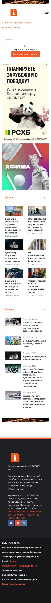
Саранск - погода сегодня (16, 22)
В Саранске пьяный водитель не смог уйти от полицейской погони (13, 286)
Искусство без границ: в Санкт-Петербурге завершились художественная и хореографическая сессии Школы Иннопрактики (34, 377)
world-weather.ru (11, 27)
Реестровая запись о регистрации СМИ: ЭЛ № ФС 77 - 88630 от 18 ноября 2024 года (24, 514)
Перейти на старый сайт (14, 584)
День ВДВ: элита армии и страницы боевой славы (34, 344)
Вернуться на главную (25, 54)
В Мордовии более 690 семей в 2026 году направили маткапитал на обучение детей (37, 224)
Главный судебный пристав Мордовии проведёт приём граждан (37, 286)
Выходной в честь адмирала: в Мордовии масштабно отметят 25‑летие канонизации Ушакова (34, 401)
